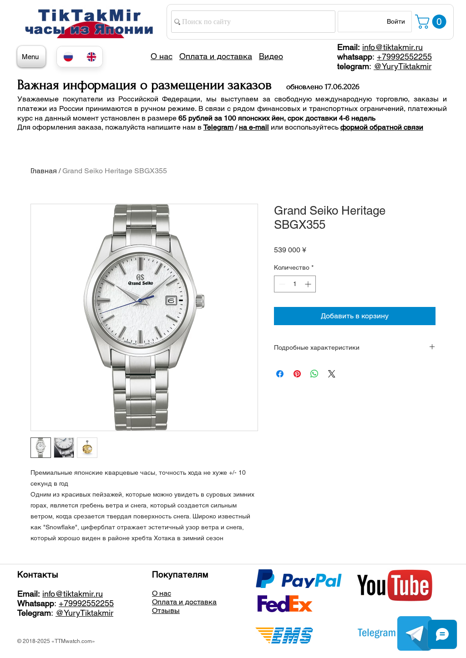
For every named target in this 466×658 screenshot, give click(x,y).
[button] (432, 22)
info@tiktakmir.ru (392, 47)
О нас (161, 593)
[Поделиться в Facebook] (279, 373)
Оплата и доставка (184, 602)
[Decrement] (281, 284)
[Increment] (308, 284)
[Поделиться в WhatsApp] (314, 373)
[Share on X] (331, 373)
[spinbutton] (295, 284)
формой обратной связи (381, 127)
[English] (91, 56)
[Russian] (68, 56)
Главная (43, 170)
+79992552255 (404, 56)
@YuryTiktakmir (402, 66)
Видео (271, 56)
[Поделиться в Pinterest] (297, 373)
